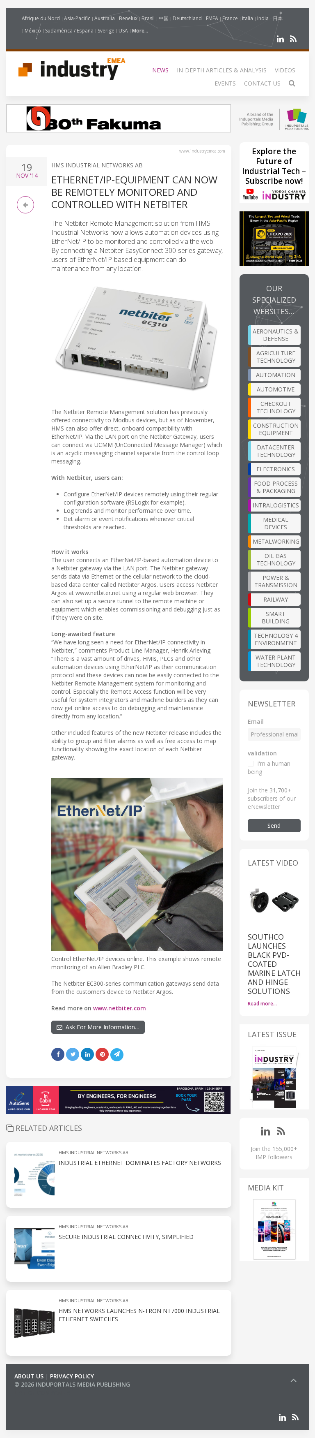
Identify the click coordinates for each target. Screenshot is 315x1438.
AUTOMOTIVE (275, 389)
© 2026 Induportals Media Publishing (72, 1384)
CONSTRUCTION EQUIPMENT (276, 429)
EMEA (212, 18)
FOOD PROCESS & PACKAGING (276, 487)
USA (123, 30)
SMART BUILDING (276, 617)
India (263, 18)
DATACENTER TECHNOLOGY (275, 450)
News (160, 70)
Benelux (128, 18)
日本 (278, 18)
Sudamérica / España (69, 30)
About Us (28, 1376)
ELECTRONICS (275, 469)
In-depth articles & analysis (222, 70)
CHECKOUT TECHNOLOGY (275, 407)
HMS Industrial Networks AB (97, 165)
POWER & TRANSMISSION (275, 581)
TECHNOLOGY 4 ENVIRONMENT (276, 639)
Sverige (106, 30)
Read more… (262, 1003)
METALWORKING (276, 541)
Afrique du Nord (41, 18)
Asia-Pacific (77, 18)
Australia (104, 18)
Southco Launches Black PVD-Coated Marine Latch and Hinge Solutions (274, 964)
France (230, 18)
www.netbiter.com (119, 1008)
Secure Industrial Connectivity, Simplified (126, 1237)
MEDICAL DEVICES (275, 523)
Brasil (148, 18)
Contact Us (262, 83)
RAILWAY (275, 599)
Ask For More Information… (100, 1027)
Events (225, 83)
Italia (247, 18)
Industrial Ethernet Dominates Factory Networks (140, 1163)
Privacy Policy (72, 1376)
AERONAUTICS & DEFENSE (276, 335)
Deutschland (187, 18)
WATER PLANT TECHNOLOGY (276, 661)
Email (256, 721)
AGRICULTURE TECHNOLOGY (275, 356)
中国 (164, 18)
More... (140, 30)
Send (274, 825)
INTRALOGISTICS (276, 505)
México (33, 30)
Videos (285, 70)
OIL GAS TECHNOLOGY (275, 559)
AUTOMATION (275, 375)
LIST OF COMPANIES (42, 1392)
